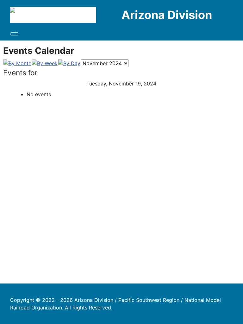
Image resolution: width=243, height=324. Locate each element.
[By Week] (45, 63)
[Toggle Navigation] (14, 33)
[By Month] (17, 63)
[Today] (69, 63)
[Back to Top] (235, 316)
